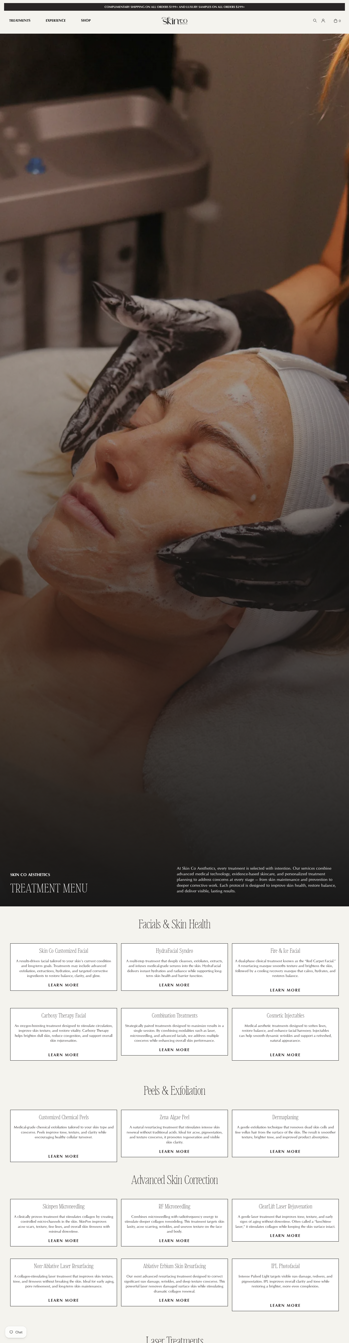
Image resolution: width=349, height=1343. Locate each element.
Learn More (63, 985)
